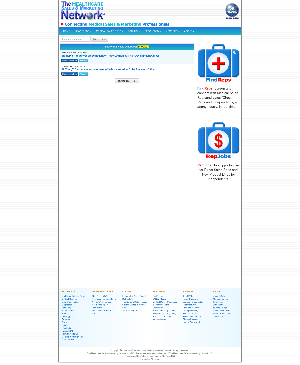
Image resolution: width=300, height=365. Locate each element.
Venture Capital (68, 339)
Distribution (67, 327)
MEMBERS (172, 31)
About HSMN (219, 296)
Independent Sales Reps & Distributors (134, 297)
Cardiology (66, 307)
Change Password (191, 319)
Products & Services (162, 316)
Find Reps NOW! (99, 296)
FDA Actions (67, 330)
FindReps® (158, 296)
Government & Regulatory (164, 313)
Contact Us (218, 316)
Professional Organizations (165, 310)
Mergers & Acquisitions (72, 336)
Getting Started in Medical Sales (134, 306)
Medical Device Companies (165, 301)
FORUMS (133, 31)
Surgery (65, 322)
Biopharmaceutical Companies (161, 306)
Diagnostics (67, 304)
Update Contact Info (192, 322)
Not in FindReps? (100, 304)
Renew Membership (192, 316)
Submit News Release (223, 310)
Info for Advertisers (221, 313)
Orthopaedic (67, 319)
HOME (66, 31)
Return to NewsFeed (126, 80)
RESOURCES (152, 31)
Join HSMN (97, 307)
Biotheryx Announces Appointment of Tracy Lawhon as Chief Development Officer (110, 55)
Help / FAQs (160, 298)
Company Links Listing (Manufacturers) (193, 303)
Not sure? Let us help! (102, 301)
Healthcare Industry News (73, 296)
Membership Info (220, 298)
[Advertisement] (165, 11)
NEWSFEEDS (82, 31)
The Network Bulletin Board (134, 301)
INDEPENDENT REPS (102, 291)
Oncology (66, 316)
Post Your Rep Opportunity (104, 298)
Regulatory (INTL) (70, 333)
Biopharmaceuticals (71, 301)
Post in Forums (190, 313)
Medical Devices (69, 298)
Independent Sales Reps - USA (103, 312)
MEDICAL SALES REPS (109, 31)
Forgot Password (190, 298)
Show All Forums (130, 310)
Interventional (68, 310)
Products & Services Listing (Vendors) (192, 309)
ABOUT (188, 31)
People (65, 324)
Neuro (64, 313)
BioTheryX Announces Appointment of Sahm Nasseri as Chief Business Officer (108, 69)
